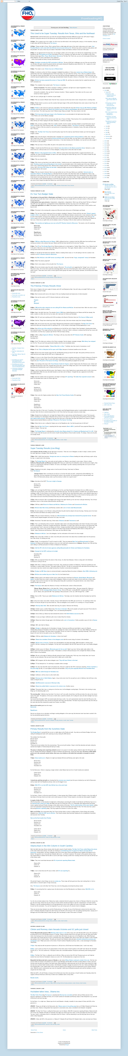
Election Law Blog (109, 184)
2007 (105, 177)
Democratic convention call (18, 295)
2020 (105, 151)
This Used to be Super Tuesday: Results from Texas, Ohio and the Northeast (62, 33)
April (107, 132)
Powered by (105, 83)
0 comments (49, 183)
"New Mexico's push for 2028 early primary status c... (110, 122)
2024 (105, 143)
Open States (107, 414)
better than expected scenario (84, 376)
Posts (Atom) (40, 1032)
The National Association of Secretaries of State (110, 421)
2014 (105, 163)
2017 (105, 157)
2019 (105, 153)
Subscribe (110, 78)
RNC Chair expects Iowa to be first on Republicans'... (111, 113)
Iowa (51, 1024)
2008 (105, 175)
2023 (105, 145)
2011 (105, 169)
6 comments (49, 981)
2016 (105, 159)
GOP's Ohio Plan (108, 405)
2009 (105, 173)
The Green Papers (108, 419)
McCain (62, 983)
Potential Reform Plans (109, 403)
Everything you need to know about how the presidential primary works (18, 361)
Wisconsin (59, 277)
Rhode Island (64, 185)
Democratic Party (16, 378)
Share (32, 186)
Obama (51, 920)
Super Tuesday (70, 720)
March (107, 134)
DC (46, 439)
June (107, 128)
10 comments (50, 438)
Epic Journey (108, 192)
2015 (105, 161)
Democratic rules (16, 293)
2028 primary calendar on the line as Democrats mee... (110, 104)
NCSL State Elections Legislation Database (109, 416)
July (107, 126)
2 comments (49, 275)
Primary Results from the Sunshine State (47, 729)
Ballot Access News (110, 197)
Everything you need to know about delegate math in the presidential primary (18, 365)
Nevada (66, 983)
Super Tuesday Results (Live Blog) (45, 448)
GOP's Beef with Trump (110, 193)
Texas (68, 185)
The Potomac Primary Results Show (45, 286)
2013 (105, 165)
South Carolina (64, 920)
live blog (52, 185)
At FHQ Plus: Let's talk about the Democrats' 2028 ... (111, 118)
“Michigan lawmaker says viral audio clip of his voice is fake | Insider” (111, 187)
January (108, 138)
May (107, 130)
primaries (59, 185)
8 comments (49, 919)
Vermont (72, 185)
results (55, 277)
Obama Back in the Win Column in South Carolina (51, 846)
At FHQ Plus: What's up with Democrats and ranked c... (110, 109)
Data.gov (106, 423)
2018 (105, 155)
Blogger (67, 1044)
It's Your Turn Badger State (41, 194)
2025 (105, 141)
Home (64, 1030)
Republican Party (16, 380)
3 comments (49, 718)
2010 (105, 171)
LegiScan (106, 412)
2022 (105, 147)
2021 (105, 149)
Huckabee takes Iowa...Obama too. (45, 992)
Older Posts (94, 1030)
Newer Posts (34, 1030)
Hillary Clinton (53, 983)
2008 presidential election (39, 185)
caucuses (48, 185)
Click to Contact (106, 38)
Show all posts (73, 27)
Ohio (55, 185)
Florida (47, 837)
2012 (105, 167)
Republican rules (16, 296)
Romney (77, 983)
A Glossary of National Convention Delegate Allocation (17, 370)
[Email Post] (55, 183)
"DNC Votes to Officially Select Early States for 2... (111, 100)
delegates (52, 720)
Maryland (53, 439)
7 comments (49, 835)
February (108, 136)
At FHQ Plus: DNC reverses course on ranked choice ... (110, 95)
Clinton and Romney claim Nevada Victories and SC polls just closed (59, 929)
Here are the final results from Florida (40, 818)
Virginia (65, 439)
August (107, 92)
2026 (105, 90)
